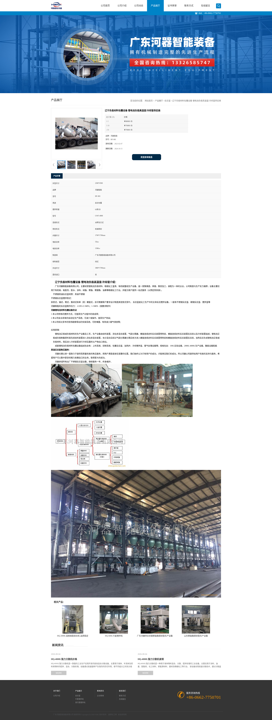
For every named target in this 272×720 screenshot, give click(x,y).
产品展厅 (155, 5)
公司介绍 (122, 5)
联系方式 (188, 5)
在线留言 (205, 5)
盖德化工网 (112, 715)
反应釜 (168, 101)
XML (97, 715)
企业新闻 (100, 696)
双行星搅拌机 (80, 703)
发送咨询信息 (146, 157)
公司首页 (105, 5)
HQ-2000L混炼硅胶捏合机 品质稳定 (72, 636)
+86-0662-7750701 (212, 13)
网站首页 (149, 101)
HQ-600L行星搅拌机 (114, 636)
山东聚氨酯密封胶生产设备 (196, 636)
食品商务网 (122, 715)
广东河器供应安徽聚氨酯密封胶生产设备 (155, 636)
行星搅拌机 (79, 699)
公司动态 (138, 5)
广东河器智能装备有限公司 (63, 715)
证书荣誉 (172, 5)
